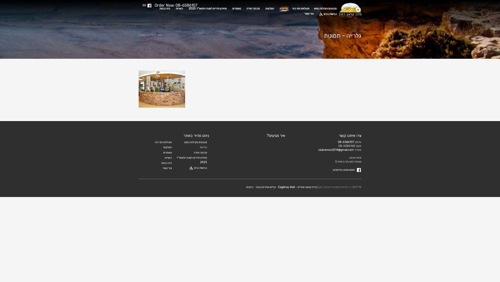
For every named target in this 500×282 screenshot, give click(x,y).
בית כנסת (166, 163)
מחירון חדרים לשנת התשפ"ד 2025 (192, 160)
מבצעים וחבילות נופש (195, 142)
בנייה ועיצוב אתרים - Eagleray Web (297, 187)
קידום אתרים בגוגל (266, 187)
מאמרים (167, 152)
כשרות (168, 157)
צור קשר (167, 168)
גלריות (203, 147)
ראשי (159, 35)
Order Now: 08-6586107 (176, 5)
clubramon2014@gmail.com (336, 150)
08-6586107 (346, 142)
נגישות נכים (200, 168)
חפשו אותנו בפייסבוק (344, 170)
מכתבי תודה (200, 152)
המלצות (167, 147)
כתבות (249, 187)
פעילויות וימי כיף (163, 142)
